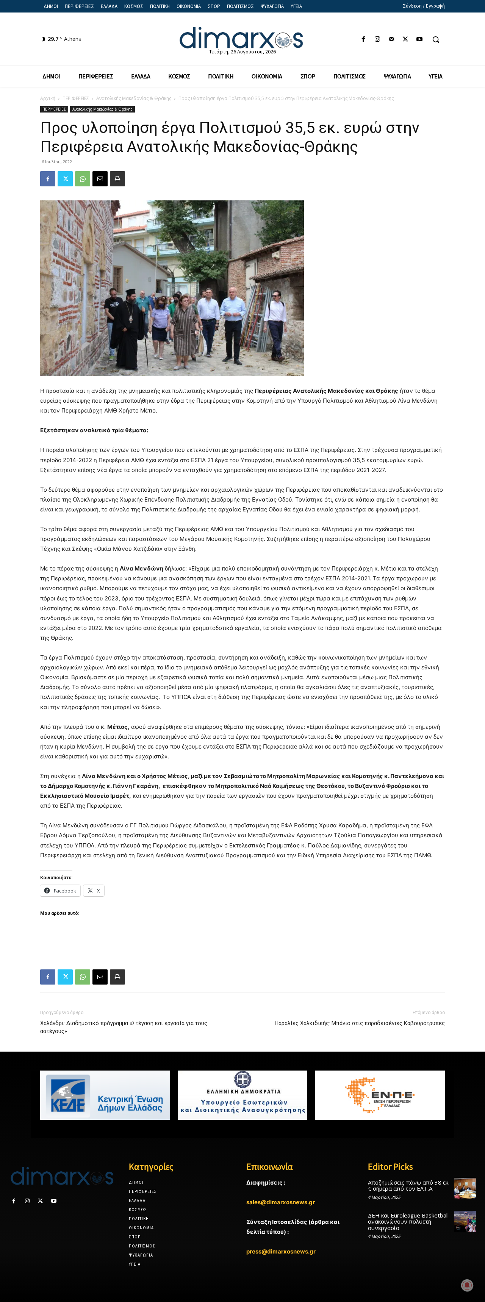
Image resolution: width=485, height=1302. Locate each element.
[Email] (100, 178)
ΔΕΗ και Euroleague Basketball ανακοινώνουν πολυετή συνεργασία (408, 1221)
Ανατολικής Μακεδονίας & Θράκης (133, 98)
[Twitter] (406, 39)
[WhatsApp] (82, 178)
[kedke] (105, 1095)
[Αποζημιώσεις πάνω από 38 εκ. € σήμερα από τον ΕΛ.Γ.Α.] (465, 1188)
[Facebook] (363, 39)
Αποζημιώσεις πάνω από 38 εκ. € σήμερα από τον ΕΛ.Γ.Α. (408, 1186)
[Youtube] (420, 39)
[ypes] (243, 1095)
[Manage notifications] (467, 1285)
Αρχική (47, 98)
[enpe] (380, 1095)
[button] (436, 39)
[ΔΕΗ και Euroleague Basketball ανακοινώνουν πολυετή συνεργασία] (465, 1221)
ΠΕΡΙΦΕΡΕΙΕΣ (76, 98)
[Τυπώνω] (117, 178)
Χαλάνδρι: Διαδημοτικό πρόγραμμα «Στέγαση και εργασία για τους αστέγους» (123, 1027)
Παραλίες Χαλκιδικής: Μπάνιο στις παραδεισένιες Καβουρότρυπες (359, 1023)
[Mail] (391, 39)
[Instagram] (377, 39)
